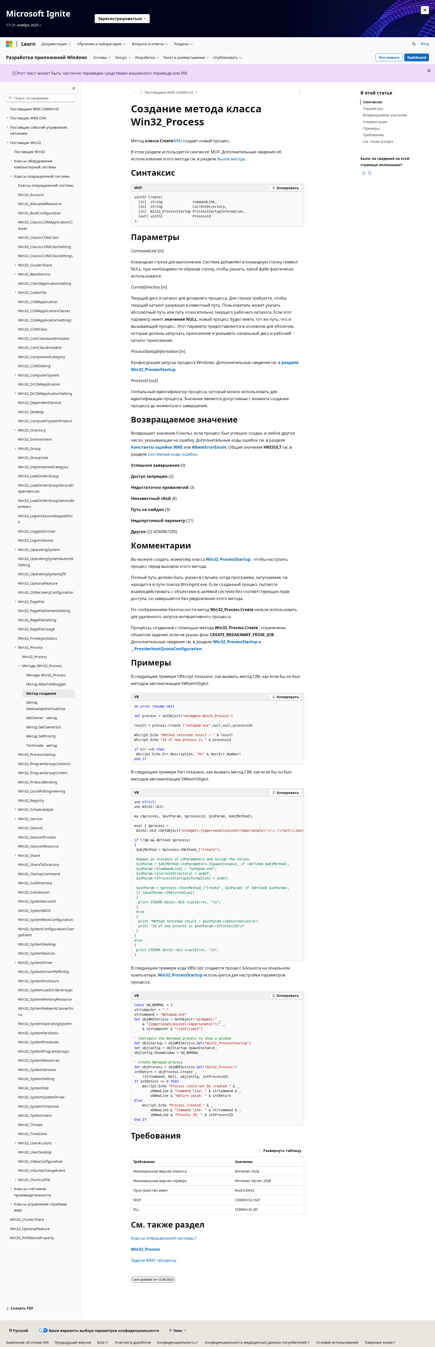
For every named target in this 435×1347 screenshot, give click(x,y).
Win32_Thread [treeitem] (30, 1124)
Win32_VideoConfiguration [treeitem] (40, 1161)
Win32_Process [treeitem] (34, 656)
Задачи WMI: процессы (153, 1260)
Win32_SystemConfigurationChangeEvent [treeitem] (46, 932)
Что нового (389, 57)
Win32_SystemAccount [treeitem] (37, 901)
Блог (101, 1342)
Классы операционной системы (162, 1238)
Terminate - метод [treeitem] (41, 745)
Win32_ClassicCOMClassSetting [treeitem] (44, 246)
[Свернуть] (73, 88)
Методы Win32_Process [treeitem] (46, 675)
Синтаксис (372, 102)
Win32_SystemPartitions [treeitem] (38, 1033)
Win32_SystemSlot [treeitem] (33, 1088)
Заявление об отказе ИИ (27, 1342)
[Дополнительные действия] (299, 93)
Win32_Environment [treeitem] (35, 439)
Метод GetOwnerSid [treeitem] (43, 727)
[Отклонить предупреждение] (425, 10)
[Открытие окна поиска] (414, 44)
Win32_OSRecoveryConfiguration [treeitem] (45, 592)
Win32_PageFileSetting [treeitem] (37, 620)
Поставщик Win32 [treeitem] (29, 151)
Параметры (373, 108)
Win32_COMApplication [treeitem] (38, 301)
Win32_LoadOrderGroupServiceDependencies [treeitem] (46, 488)
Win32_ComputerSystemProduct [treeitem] (45, 421)
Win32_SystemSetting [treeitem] (36, 1078)
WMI (177, 141)
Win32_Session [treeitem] (30, 827)
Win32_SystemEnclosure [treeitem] (38, 981)
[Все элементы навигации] (135, 93)
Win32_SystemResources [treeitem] (39, 1060)
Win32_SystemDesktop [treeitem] (37, 944)
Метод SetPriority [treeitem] (41, 736)
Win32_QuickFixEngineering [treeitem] (41, 791)
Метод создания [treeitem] (41, 693)
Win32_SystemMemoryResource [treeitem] (45, 999)
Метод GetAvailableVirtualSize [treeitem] (45, 705)
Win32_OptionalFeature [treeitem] (38, 583)
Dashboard (416, 57)
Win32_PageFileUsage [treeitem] (36, 629)
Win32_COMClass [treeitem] (32, 329)
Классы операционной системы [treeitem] (46, 185)
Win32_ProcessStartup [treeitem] (37, 754)
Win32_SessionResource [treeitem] (38, 846)
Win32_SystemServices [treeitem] (37, 1069)
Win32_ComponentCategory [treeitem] (41, 356)
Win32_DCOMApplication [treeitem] (39, 384)
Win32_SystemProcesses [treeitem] (38, 1042)
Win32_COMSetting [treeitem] (34, 365)
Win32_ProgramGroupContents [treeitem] (44, 763)
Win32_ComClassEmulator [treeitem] (40, 347)
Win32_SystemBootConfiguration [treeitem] (45, 919)
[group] (217, 878)
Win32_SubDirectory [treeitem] (35, 882)
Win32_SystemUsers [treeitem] (35, 1115)
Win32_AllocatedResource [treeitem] (39, 203)
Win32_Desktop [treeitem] (31, 411)
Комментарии (375, 121)
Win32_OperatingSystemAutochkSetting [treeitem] (45, 561)
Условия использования (337, 1342)
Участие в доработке (133, 1342)
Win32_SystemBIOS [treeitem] (34, 910)
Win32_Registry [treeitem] (31, 800)
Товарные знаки (379, 1342)
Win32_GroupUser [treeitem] (33, 457)
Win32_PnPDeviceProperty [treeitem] (32, 1237)
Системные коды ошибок (172, 454)
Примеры (371, 128)
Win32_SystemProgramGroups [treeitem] (43, 1051)
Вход (425, 43)
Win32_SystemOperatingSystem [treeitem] (45, 1023)
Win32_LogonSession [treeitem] (35, 540)
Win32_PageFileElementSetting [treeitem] (44, 610)
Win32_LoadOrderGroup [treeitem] (38, 476)
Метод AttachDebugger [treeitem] (46, 684)
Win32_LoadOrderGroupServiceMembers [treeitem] (46, 503)
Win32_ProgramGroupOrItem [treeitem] (42, 772)
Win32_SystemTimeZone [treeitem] (38, 1106)
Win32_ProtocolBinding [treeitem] (37, 782)
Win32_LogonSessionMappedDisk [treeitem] (45, 519)
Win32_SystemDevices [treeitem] (36, 953)
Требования (373, 134)
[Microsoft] (9, 44)
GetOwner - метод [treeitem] (41, 717)
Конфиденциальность (176, 1342)
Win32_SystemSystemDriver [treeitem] (41, 1097)
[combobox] (40, 98)
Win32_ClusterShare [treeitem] (27, 1219)
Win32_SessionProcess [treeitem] (37, 837)
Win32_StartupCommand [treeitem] (39, 873)
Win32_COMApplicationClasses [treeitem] (44, 310)
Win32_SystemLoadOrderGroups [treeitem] (45, 990)
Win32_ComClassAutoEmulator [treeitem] (44, 338)
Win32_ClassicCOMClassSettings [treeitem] (45, 255)
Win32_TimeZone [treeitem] (32, 1133)
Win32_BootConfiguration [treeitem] (39, 213)
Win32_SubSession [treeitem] (34, 892)
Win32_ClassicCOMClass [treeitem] (38, 237)
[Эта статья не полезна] (370, 173)
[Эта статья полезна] (363, 173)
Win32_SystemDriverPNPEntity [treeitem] (43, 971)
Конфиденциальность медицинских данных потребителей (256, 1342)
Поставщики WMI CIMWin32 (168, 92)
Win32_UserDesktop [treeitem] (35, 1152)
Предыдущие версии (73, 1342)
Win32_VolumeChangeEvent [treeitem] (41, 1170)
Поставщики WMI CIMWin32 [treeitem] (34, 109)
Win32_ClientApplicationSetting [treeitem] (44, 283)
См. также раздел (378, 141)
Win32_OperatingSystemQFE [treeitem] (42, 574)
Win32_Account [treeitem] (31, 194)
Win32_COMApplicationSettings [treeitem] (44, 320)
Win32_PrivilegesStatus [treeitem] (37, 638)
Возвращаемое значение (385, 115)
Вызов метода (231, 159)
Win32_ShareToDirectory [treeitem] (38, 864)
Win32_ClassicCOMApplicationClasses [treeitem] (45, 225)
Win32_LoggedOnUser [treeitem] (37, 531)
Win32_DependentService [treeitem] (39, 402)
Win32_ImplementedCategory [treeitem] (43, 467)
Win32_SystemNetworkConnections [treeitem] (45, 1011)
